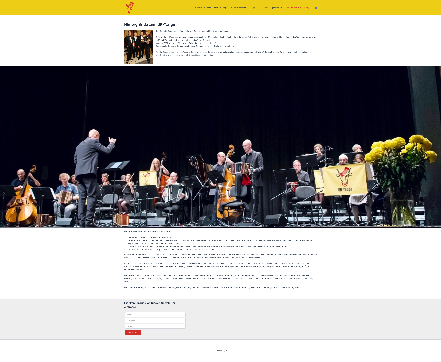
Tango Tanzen (255, 8)
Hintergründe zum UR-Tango (298, 8)
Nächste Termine (238, 8)
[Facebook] (316, 8)
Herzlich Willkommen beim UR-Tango (211, 8)
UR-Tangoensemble (273, 8)
